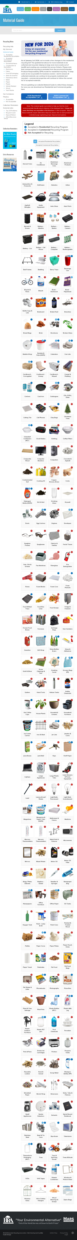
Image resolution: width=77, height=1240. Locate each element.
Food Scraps (54, 608)
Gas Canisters (67, 629)
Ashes (68, 185)
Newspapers (27, 904)
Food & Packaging (12, 73)
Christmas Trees (67, 417)
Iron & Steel (41, 735)
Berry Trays (54, 269)
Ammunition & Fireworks (27, 185)
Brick (41, 333)
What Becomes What (10, 117)
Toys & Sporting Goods (54, 1157)
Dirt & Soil (40, 502)
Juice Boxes (27, 756)
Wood (8, 88)
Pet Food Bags (68, 967)
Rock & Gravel (40, 1073)
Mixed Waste (40, 861)
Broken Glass (67, 333)
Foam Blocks (40, 587)
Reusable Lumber (27, 1073)
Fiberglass (54, 565)
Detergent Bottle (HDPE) (27, 502)
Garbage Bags (54, 629)
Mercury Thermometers (27, 840)
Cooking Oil (41, 481)
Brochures (54, 333)
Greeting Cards (54, 671)
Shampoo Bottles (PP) (68, 1073)
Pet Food (54, 967)
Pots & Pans (27, 1052)
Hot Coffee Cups (27, 713)
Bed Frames (27, 269)
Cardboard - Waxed (54, 375)
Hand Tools (41, 692)
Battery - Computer (54, 248)
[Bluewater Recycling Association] (7, 9)
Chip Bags (54, 417)
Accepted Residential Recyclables (11, 55)
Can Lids (68, 354)
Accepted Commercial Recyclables (8, 59)
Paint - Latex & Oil (40, 925)
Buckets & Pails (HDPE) (40, 354)
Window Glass (27, 1199)
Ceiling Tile (27, 417)
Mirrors (27, 861)
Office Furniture (41, 904)
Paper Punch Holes (67, 946)
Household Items (11, 63)
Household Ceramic (54, 713)
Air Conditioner (41, 164)
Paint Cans (54, 925)
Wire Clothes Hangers (40, 1199)
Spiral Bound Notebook (67, 1115)
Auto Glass (54, 206)
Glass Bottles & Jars (54, 650)
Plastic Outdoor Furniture (27, 1030)
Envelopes (67, 523)
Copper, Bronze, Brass (54, 481)
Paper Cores (40, 946)
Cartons (27, 396)
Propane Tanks (68, 1052)
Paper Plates (54, 946)
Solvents (54, 1115)
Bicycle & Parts (27, 291)
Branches (67, 312)
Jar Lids (54, 735)
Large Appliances (41, 777)
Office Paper (54, 904)
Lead (27, 798)
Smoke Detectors (40, 1115)
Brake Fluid (54, 312)
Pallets (27, 946)
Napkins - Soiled (40, 882)
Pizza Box (67, 988)
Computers (54, 460)
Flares (27, 587)
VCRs (27, 1178)
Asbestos (54, 185)
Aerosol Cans (27, 164)
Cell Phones (41, 417)
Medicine (68, 819)
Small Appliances (27, 1115)
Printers (54, 1052)
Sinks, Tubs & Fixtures (67, 1094)
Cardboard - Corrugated (27, 375)
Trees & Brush (67, 1157)
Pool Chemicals (54, 1030)
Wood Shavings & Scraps (54, 1199)
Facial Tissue (67, 544)
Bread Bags (27, 333)
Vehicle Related (11, 86)
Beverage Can (67, 269)
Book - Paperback (67, 291)
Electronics (9, 69)
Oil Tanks (67, 904)
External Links (8, 108)
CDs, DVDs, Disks (68, 396)
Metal (8, 80)
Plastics (6, 97)
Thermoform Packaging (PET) (27, 1157)
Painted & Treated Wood (67, 925)
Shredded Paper (27, 1094)
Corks (68, 481)
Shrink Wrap (40, 1094)
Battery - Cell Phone (40, 248)
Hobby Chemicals (67, 692)
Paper (8, 82)
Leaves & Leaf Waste (41, 798)
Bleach (40, 291)
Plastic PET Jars (41, 1030)
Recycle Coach (11, 113)
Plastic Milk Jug (67, 1009)
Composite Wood (27, 460)
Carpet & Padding (68, 375)
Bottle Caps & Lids (27, 312)
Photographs (54, 988)
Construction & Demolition (10, 66)
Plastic (8, 84)
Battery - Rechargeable (67, 248)
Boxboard (40, 312)
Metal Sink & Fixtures (54, 840)
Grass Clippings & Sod (41, 671)
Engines (54, 523)
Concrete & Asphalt (67, 460)
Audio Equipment (40, 206)
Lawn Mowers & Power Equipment (67, 777)
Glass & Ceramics (12, 75)
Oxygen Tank (27, 925)
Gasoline (27, 650)
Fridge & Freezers (68, 608)
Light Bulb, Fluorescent (54, 798)
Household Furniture (67, 713)
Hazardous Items (11, 78)
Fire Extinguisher (67, 565)
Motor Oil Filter (67, 861)
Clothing (54, 439)
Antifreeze (40, 185)
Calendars (54, 354)
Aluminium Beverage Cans (54, 164)
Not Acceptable (11, 101)
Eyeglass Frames (27, 544)
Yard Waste (10, 90)
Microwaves (67, 840)
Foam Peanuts (67, 586)
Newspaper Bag (68, 882)
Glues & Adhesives (67, 650)
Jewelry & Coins (67, 734)
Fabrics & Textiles (54, 544)
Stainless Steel (27, 1136)
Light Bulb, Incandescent (67, 798)
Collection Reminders (10, 105)
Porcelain (67, 1030)
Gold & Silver (27, 671)
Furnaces (41, 629)
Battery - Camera (68, 227)
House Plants (40, 713)
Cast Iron (41, 396)
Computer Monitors (40, 460)
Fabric (8, 71)
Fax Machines (41, 565)
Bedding (41, 269)
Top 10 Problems (11, 111)
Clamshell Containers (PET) (27, 438)
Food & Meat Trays (27, 608)
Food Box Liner (40, 608)
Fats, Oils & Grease (27, 565)
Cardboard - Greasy (40, 375)
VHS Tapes (41, 1178)
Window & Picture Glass (67, 1178)
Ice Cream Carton (27, 734)
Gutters (27, 692)
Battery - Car (27, 248)
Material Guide (8, 52)
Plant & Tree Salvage (27, 1009)
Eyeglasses (41, 544)
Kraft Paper (68, 756)
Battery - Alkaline (41, 227)
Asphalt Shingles (27, 206)
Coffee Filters (67, 439)
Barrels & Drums (27, 227)
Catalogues (54, 396)
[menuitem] (25, 2)
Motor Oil (54, 861)
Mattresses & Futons (54, 819)
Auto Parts (67, 206)
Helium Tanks (54, 692)
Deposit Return (11, 115)
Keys (54, 756)
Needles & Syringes (54, 882)
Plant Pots (40, 1009)
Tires (41, 1157)
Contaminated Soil (27, 481)
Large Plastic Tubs (54, 777)
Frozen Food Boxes (27, 629)
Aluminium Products (67, 164)
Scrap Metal (54, 1073)
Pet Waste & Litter (27, 988)
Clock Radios (40, 439)
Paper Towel (27, 967)
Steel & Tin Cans (41, 1136)
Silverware (54, 1094)
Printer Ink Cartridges (41, 1052)
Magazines (27, 819)
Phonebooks (40, 988)
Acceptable (9, 99)
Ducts (27, 523)
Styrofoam (54, 1136)
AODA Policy (53, 1233)
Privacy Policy (64, 1233)
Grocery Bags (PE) (67, 671)
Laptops (27, 777)
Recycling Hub (8, 46)
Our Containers (8, 94)
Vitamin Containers (54, 1178)
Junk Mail (41, 756)
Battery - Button (54, 227)
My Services (7, 49)
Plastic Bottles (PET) (54, 1009)
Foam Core (54, 587)
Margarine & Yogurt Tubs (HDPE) (40, 819)
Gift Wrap (40, 650)
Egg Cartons (40, 523)
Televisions (67, 1136)
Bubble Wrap (27, 354)
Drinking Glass (54, 502)
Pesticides (40, 967)
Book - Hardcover (54, 291)
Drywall (67, 502)
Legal (66, 1234)
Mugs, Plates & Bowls (27, 882)
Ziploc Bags (68, 1200)
